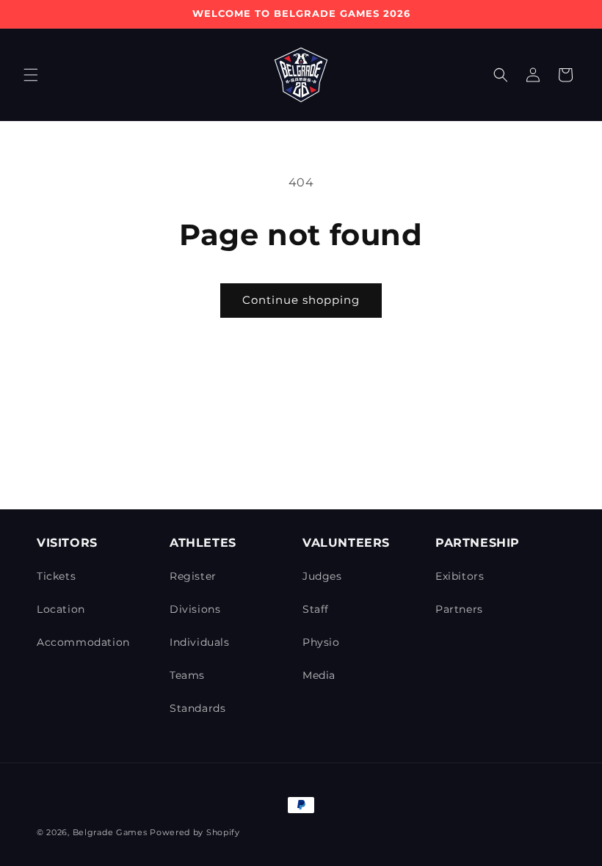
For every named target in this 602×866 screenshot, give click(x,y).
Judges (322, 576)
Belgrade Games (110, 832)
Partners (459, 609)
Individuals (200, 642)
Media (319, 675)
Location (61, 609)
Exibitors (459, 576)
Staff (315, 609)
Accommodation (83, 642)
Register (193, 576)
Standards (197, 708)
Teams (187, 675)
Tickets (56, 576)
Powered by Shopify (195, 832)
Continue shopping (301, 300)
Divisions (195, 609)
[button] (31, 75)
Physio (321, 642)
